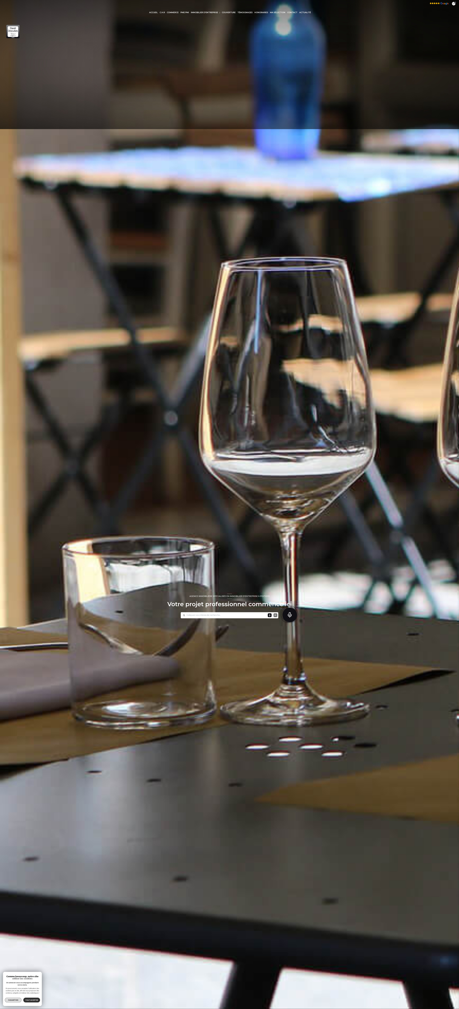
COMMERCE (173, 13)
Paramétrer (13, 1000)
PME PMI (184, 13)
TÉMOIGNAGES (245, 13)
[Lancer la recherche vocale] (289, 614)
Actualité (305, 13)
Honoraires (261, 13)
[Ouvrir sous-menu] (220, 12)
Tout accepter (31, 1000)
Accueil (153, 13)
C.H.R (162, 13)
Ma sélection (277, 13)
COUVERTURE (229, 13)
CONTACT (292, 13)
